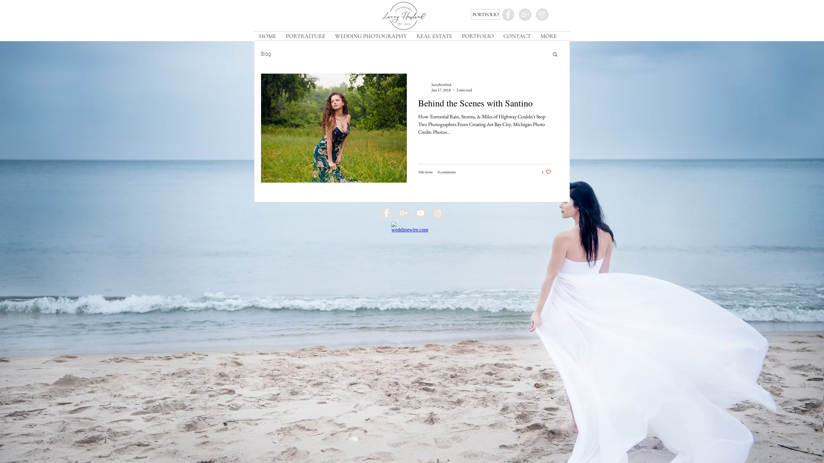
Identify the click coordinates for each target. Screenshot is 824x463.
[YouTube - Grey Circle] (420, 213)
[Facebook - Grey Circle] (508, 14)
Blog (266, 53)
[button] (555, 54)
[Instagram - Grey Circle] (542, 14)
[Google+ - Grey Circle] (525, 14)
